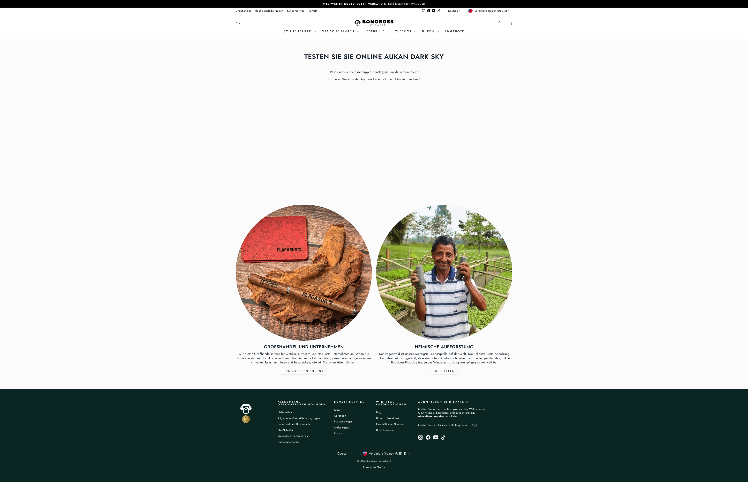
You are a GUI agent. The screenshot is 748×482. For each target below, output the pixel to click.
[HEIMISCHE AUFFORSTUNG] (444, 273)
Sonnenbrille (298, 31)
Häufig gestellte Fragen (269, 11)
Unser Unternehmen (388, 418)
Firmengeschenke (288, 442)
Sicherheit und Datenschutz (294, 424)
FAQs (337, 410)
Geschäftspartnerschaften (293, 436)
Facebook (380, 79)
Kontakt (313, 11)
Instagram (382, 72)
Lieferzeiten (285, 412)
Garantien (340, 416)
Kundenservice (296, 11)
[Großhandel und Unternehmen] (304, 273)
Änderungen (341, 427)
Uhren (429, 31)
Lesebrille (375, 31)
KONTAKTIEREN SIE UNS (304, 371)
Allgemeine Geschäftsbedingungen (299, 418)
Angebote (454, 31)
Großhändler (243, 11)
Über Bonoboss (385, 430)
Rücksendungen (343, 421)
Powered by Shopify (374, 467)
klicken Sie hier (405, 72)
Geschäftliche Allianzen (390, 424)
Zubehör (404, 31)
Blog (379, 412)
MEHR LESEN (444, 371)
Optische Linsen (339, 31)
